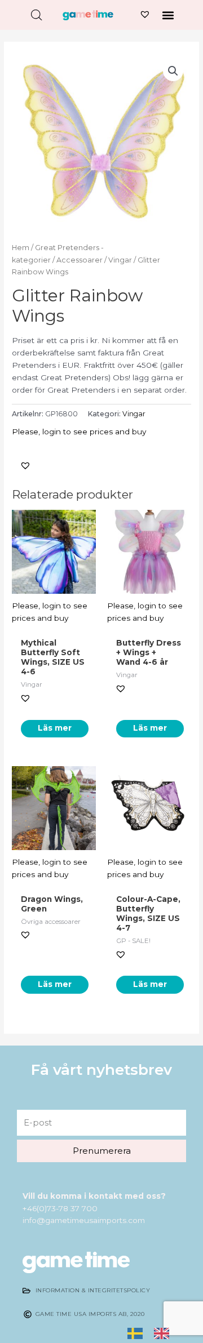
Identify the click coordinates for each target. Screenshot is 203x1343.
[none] (137, 1333)
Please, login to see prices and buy (79, 431)
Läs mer (55, 727)
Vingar (120, 260)
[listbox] (153, 1333)
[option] (164, 1332)
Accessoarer (79, 260)
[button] (168, 15)
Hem (20, 247)
